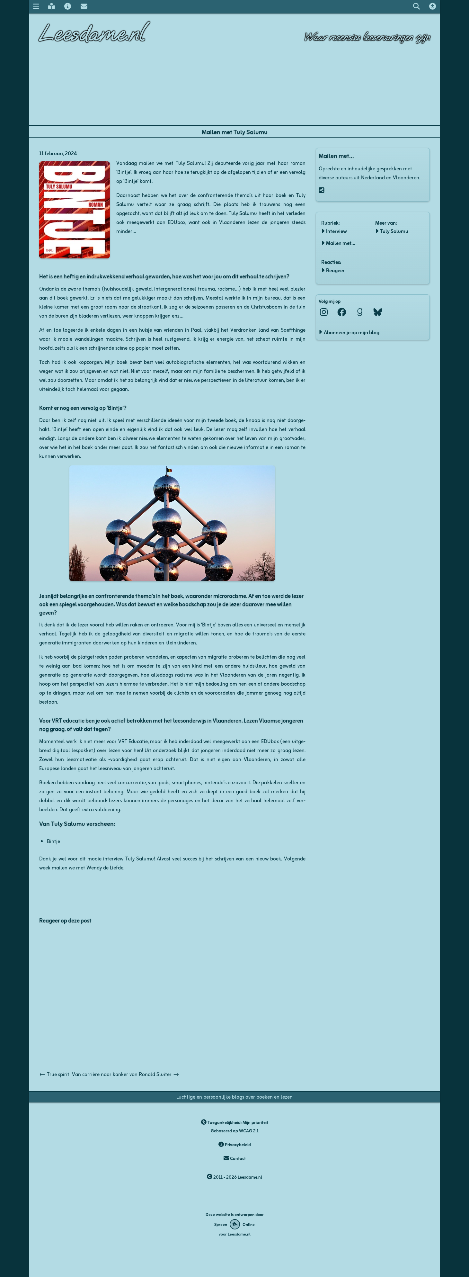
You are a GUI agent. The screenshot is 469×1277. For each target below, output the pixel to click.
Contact (237, 1158)
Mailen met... (340, 242)
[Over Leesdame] (67, 6)
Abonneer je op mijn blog (351, 332)
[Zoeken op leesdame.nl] (416, 6)
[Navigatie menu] (36, 6)
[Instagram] (324, 312)
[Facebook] (342, 312)
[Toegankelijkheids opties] (432, 6)
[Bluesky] (378, 312)
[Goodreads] (360, 312)
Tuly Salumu (394, 231)
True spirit (54, 1073)
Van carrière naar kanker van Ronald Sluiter (125, 1073)
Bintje (53, 840)
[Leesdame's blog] (51, 6)
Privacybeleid (237, 1144)
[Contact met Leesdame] (83, 6)
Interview (336, 231)
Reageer (335, 270)
